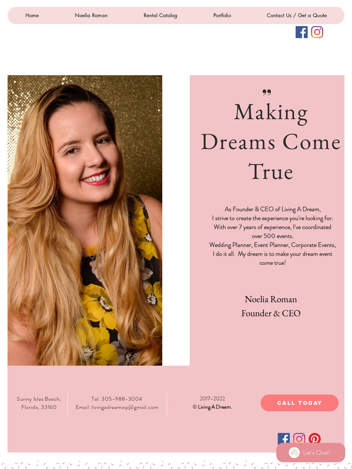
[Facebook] (302, 32)
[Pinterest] (315, 439)
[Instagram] (317, 32)
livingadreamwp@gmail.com (125, 407)
